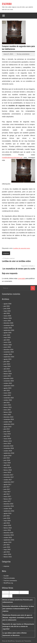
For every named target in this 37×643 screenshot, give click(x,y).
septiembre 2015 (9, 540)
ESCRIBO (7, 4)
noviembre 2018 (9, 448)
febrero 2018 (8, 470)
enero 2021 (7, 410)
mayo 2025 (7, 337)
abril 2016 (7, 523)
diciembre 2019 (8, 417)
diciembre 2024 (8, 349)
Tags (11, 595)
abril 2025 (7, 340)
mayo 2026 (7, 311)
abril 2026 (7, 313)
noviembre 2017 (9, 477)
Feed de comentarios (10, 580)
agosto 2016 (7, 513)
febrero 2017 (8, 499)
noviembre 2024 (9, 352)
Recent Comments (14, 592)
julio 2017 (7, 487)
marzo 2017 (7, 496)
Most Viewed (5, 595)
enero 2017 (7, 501)
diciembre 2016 (8, 504)
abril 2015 (7, 552)
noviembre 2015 (9, 535)
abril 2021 (7, 402)
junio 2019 (7, 431)
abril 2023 (7, 390)
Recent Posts (5, 592)
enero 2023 (7, 395)
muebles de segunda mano (21, 248)
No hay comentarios (23, 54)
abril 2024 (7, 369)
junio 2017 (7, 489)
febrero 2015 (8, 557)
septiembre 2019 (9, 424)
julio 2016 (7, 516)
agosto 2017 (7, 484)
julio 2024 (7, 361)
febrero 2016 (8, 528)
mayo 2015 (7, 549)
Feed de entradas (9, 578)
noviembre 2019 (9, 419)
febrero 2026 (8, 318)
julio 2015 (7, 544)
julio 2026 (7, 306)
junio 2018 (7, 460)
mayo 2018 (7, 463)
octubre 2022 (8, 400)
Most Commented (24, 592)
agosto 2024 (7, 359)
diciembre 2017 (8, 475)
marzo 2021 (7, 405)
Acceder (6, 576)
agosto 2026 (7, 303)
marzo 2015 (7, 554)
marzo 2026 (7, 316)
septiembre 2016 (9, 511)
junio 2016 (7, 518)
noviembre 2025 (9, 325)
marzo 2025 (7, 342)
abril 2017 (7, 494)
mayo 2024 (7, 366)
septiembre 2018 (9, 453)
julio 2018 (7, 458)
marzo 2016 (7, 525)
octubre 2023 (8, 383)
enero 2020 (7, 414)
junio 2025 (7, 335)
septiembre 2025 (9, 330)
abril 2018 (7, 465)
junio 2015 (7, 547)
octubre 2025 (8, 328)
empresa (6, 253)
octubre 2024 (8, 354)
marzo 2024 (7, 371)
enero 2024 (7, 376)
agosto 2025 (7, 332)
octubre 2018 (8, 451)
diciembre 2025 (8, 323)
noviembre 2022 (9, 398)
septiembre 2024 (9, 356)
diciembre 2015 (8, 532)
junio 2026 (7, 308)
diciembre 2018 (8, 446)
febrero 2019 (8, 441)
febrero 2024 (8, 373)
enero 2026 (7, 320)
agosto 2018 (7, 455)
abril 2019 (7, 436)
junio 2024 (7, 364)
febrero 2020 (8, 412)
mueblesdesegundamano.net (12, 157)
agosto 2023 (7, 388)
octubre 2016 (8, 508)
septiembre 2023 (9, 385)
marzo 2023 (7, 393)
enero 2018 (7, 472)
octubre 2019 (8, 422)
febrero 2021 (8, 407)
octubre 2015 (8, 537)
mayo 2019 (7, 434)
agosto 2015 (7, 542)
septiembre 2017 (9, 482)
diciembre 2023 (8, 378)
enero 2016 (7, 530)
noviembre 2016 (9, 506)
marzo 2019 (7, 438)
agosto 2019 (7, 426)
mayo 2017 (7, 491)
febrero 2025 (8, 344)
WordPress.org (8, 583)
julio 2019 (7, 429)
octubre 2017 (8, 479)
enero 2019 (7, 443)
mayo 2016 (7, 520)
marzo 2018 (7, 467)
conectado (21, 278)
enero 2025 (7, 347)
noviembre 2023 (9, 381)
